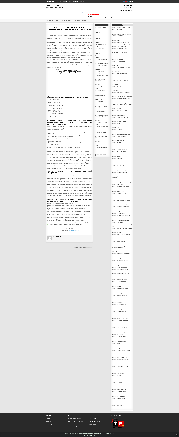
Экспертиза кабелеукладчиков (118, 165)
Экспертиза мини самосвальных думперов (120, 206)
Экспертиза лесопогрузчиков (118, 191)
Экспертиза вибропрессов (117, 368)
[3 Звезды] (59, 224)
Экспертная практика (50, 424)
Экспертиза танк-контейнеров (118, 393)
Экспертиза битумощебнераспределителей (121, 359)
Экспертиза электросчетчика (101, 147)
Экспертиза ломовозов (116, 380)
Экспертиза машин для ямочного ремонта (120, 195)
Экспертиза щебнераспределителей (119, 327)
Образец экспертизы (72, 424)
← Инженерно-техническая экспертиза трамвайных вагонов (58, 246)
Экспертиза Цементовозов (117, 403)
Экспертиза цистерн (116, 123)
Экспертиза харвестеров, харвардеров (120, 320)
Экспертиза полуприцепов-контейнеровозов (121, 253)
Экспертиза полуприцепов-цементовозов (120, 260)
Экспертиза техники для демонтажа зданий (121, 149)
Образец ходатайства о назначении (75, 421)
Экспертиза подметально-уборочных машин (121, 239)
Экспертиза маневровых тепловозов (119, 61)
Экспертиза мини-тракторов (117, 211)
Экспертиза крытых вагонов (117, 59)
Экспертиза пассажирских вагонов (119, 75)
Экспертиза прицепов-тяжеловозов (119, 265)
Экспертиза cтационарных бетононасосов (120, 391)
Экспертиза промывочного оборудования (120, 267)
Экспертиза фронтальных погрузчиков (120, 318)
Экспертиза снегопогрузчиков (118, 290)
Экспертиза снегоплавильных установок (120, 288)
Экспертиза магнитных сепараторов (119, 193)
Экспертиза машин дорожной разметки (120, 198)
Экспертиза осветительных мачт (118, 222)
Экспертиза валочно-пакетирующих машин (121, 134)
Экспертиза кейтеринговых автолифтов (120, 56)
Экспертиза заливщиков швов (118, 373)
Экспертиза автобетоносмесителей (119, 336)
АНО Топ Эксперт (77, 37)
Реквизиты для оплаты (50, 426)
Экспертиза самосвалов (117, 387)
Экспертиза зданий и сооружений (102, 149)
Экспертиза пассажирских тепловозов (120, 78)
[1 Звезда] (49, 224)
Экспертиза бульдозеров (117, 129)
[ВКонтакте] (128, 1)
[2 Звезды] (53, 224)
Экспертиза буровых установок (118, 131)
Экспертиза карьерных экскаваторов (119, 170)
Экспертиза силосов (116, 283)
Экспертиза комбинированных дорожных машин (122, 179)
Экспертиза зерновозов (116, 375)
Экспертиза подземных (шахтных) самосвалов (121, 236)
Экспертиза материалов (100, 152)
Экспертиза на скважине (100, 101)
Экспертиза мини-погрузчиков (118, 208)
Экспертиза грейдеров (116, 142)
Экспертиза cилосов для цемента (119, 389)
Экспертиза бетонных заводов (118, 345)
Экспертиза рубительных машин (118, 277)
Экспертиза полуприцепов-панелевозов (120, 262)
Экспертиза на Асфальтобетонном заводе (120, 163)
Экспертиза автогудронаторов (118, 338)
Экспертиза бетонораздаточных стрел (120, 348)
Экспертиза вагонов (116, 40)
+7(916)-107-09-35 (78, 233)
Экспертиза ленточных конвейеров (119, 189)
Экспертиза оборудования (100, 103)
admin (67, 31)
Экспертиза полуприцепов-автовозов (119, 243)
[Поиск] (132, 1)
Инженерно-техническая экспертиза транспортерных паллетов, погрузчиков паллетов (69, 28)
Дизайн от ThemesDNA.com (90, 435)
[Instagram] (124, 1)
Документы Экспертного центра (74, 418)
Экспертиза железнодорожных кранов (119, 48)
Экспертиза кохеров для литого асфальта (120, 186)
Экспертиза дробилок (116, 156)
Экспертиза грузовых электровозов (119, 46)
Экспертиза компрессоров (117, 184)
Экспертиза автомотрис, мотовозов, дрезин (121, 27)
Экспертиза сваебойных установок (119, 281)
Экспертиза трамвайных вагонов (118, 115)
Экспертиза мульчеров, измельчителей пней (121, 215)
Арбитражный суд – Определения (75, 426)
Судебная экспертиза (63, 1)
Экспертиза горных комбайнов (118, 140)
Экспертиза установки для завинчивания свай (121, 309)
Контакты (82, 1)
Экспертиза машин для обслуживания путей (121, 67)
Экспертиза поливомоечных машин (119, 241)
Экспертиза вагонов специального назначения (121, 38)
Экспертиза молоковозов (117, 382)
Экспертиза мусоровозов (117, 217)
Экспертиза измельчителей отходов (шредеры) (121, 160)
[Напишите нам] (130, 1)
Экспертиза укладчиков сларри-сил (119, 306)
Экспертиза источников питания (118, 54)
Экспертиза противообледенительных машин (121, 98)
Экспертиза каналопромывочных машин (120, 167)
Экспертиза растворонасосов (118, 384)
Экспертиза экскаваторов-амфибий (119, 329)
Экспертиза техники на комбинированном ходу (121, 110)
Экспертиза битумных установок (118, 354)
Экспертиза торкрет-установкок (118, 398)
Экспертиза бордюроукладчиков (118, 361)
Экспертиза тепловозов (116, 108)
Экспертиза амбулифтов (117, 29)
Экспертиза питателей (116, 232)
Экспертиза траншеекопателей (118, 302)
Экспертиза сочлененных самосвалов (119, 279)
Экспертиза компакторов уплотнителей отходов (122, 182)
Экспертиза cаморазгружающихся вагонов (120, 100)
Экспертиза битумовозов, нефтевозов (119, 357)
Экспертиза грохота (116, 144)
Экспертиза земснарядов (117, 158)
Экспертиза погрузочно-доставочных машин (121, 234)
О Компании (48, 418)
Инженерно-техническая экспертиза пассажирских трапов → (80, 247)
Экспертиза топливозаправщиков (119, 112)
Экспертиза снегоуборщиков (117, 293)
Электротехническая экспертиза (102, 63)
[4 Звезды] (64, 224)
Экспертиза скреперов (116, 286)
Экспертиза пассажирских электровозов (120, 80)
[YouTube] (126, 1)
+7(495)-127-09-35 (69, 233)
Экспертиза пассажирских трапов (119, 121)
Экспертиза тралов (115, 299)
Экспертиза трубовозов (116, 400)
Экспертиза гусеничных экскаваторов (119, 147)
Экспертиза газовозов (116, 371)
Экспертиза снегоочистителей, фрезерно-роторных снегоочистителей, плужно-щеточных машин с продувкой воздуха (122, 105)
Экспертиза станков (99, 130)
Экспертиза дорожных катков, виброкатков (121, 377)
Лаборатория (48, 421)
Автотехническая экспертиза (101, 34)
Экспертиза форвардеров (117, 313)
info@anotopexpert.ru (74, 230)
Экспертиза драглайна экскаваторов (119, 153)
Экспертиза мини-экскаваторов (118, 213)
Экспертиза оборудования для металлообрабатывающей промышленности (101, 108)
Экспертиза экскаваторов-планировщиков (120, 316)
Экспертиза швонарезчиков (117, 325)
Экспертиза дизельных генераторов (119, 151)
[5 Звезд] (68, 224)
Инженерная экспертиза (51, 1)
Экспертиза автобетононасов (118, 334)
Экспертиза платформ (116, 86)
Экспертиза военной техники (101, 65)
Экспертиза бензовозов (116, 343)
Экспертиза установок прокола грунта (119, 311)
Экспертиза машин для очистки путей (119, 73)
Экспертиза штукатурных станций (119, 405)
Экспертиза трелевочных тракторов (119, 304)
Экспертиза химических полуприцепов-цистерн (121, 322)
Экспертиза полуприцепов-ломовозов (119, 258)
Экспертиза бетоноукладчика (118, 352)
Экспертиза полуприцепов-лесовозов (119, 255)
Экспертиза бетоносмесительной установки (121, 350)
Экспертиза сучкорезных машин (118, 297)
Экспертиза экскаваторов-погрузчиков (120, 332)
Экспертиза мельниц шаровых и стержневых (121, 204)
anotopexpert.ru (128, 10)
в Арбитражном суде (73, 1)
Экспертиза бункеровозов (117, 364)
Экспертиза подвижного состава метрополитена (122, 96)
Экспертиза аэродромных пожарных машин (121, 31)
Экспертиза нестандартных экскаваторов (120, 220)
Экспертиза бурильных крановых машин (120, 366)
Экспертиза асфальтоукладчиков (119, 341)
